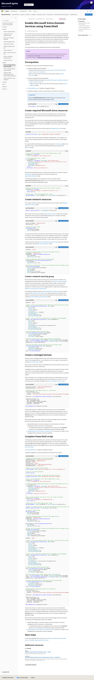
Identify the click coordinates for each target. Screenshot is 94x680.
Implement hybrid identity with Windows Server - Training (38, 652)
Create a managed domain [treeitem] (9, 31)
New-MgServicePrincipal (56, 128)
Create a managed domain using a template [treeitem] (9, 69)
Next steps (81, 30)
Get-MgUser (28, 174)
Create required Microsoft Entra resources (84, 23)
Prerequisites (81, 21)
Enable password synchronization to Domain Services (40, 431)
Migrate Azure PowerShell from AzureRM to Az (50, 57)
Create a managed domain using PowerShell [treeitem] (9, 65)
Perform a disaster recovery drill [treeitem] (9, 53)
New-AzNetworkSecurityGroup (37, 293)
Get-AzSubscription (34, 362)
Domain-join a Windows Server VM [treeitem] (9, 38)
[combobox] (9, 20)
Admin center (89, 14)
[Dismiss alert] (91, 3)
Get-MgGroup (57, 144)
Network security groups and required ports (36, 288)
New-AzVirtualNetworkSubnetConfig (48, 242)
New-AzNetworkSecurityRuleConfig (52, 291)
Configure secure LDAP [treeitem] (8, 44)
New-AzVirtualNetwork (43, 243)
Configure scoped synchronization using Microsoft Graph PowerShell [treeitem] (10, 74)
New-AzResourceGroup (50, 214)
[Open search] (87, 11)
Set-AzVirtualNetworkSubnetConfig (38, 296)
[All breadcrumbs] (26, 19)
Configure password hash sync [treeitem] (9, 47)
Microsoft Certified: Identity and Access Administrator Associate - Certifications (42, 657)
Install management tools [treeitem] (9, 41)
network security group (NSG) (59, 281)
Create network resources (84, 25)
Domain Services (49, 18)
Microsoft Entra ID (40, 18)
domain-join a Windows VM (54, 638)
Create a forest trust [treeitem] (8, 60)
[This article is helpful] (89, 35)
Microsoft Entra (31, 18)
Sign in (90, 11)
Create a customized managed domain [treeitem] (8, 57)
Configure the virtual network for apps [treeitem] (8, 34)
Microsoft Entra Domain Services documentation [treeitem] (8, 23)
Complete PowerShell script (84, 29)
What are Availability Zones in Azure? (56, 381)
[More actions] (68, 19)
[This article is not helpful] (91, 35)
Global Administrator (33, 88)
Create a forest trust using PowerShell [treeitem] (9, 79)
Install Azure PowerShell (34, 55)
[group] (47, 261)
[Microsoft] (2, 11)
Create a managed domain (84, 27)
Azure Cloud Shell (29, 447)
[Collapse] (16, 18)
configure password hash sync (41, 640)
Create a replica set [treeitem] (8, 50)
